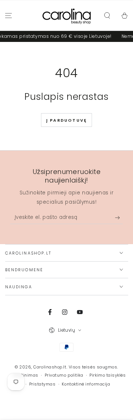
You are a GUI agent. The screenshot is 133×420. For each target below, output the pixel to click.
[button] (107, 16)
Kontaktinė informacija (86, 384)
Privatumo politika (64, 375)
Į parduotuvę (66, 120)
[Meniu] (8, 16)
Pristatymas (42, 384)
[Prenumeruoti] (119, 217)
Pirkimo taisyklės (107, 375)
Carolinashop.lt (49, 367)
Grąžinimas (25, 375)
